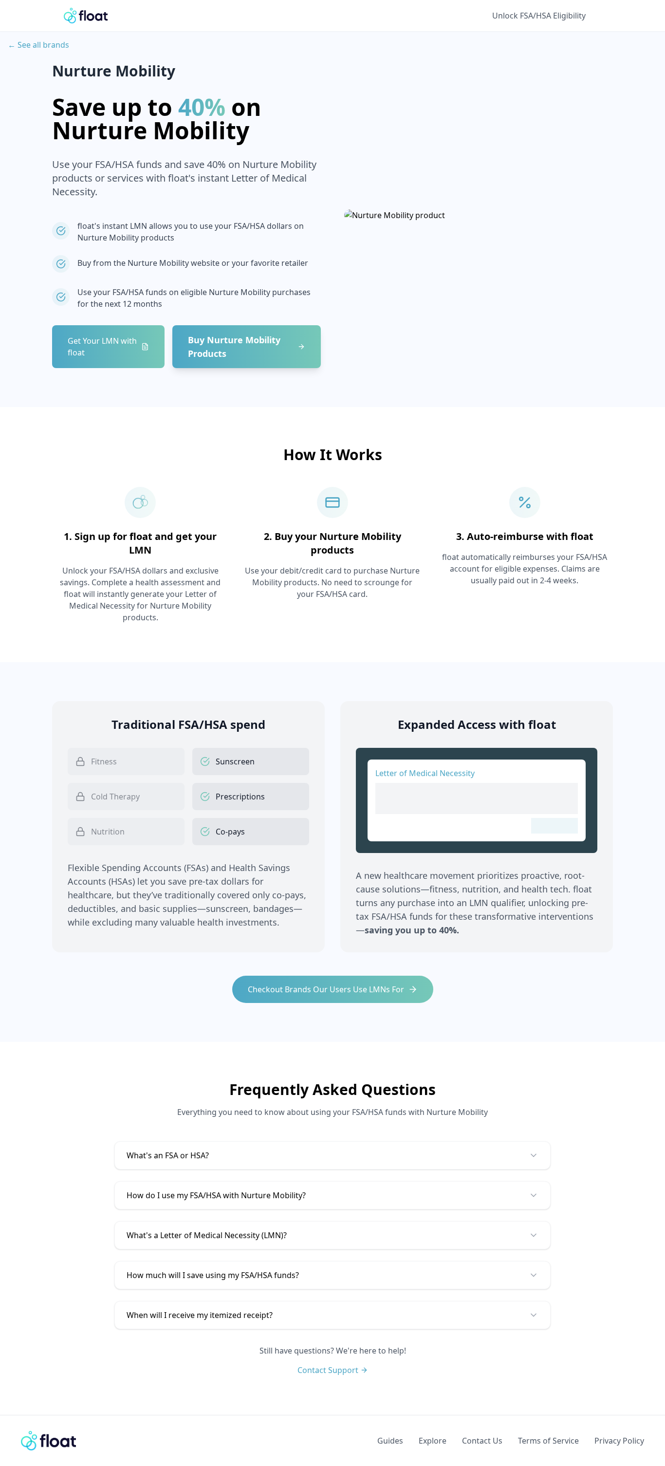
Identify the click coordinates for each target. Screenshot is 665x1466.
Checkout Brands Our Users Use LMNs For (326, 989)
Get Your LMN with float (102, 346)
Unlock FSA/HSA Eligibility (539, 15)
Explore (432, 1440)
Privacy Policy (619, 1440)
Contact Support (327, 1370)
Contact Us (482, 1440)
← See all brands (38, 44)
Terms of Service (548, 1440)
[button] (332, 1155)
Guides (390, 1440)
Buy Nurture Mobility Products (234, 346)
